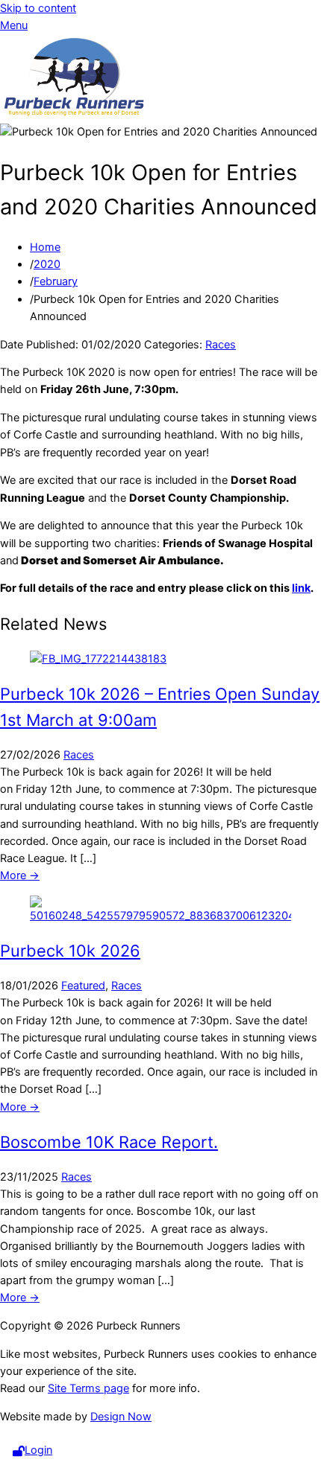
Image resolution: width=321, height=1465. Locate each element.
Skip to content (38, 8)
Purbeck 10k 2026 (70, 950)
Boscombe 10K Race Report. (109, 1142)
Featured (83, 985)
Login (38, 1450)
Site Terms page (88, 1388)
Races (220, 344)
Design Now (121, 1416)
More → (20, 875)
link (301, 588)
